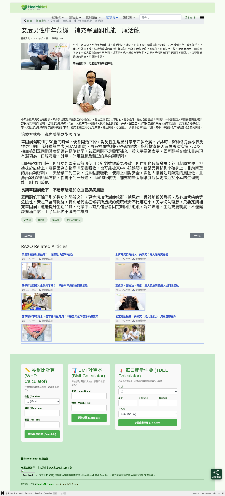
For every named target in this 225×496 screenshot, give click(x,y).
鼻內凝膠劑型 (74, 219)
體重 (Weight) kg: (81, 402)
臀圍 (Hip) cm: (32, 419)
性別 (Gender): (33, 396)
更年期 (27, 219)
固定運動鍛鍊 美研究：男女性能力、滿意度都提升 (145, 316)
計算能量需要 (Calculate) (148, 422)
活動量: (122, 409)
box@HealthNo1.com (67, 484)
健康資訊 (110, 17)
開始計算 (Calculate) (89, 417)
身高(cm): (143, 398)
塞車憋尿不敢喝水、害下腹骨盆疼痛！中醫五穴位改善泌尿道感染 (60, 316)
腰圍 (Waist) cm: (33, 408)
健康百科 (127, 17)
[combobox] (160, 17)
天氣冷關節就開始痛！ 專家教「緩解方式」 (48, 254)
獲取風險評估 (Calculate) (42, 434)
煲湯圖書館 (92, 17)
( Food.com (30, 475)
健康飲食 (73, 17)
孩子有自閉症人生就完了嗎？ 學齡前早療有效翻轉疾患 (55, 285)
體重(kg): (163, 398)
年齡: (120, 398)
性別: (120, 386)
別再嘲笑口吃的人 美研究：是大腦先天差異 (141, 254)
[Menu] (202, 17)
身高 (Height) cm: (81, 391)
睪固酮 (41, 219)
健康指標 (56, 17)
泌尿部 (55, 219)
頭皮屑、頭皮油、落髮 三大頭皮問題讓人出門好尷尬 (147, 285)
